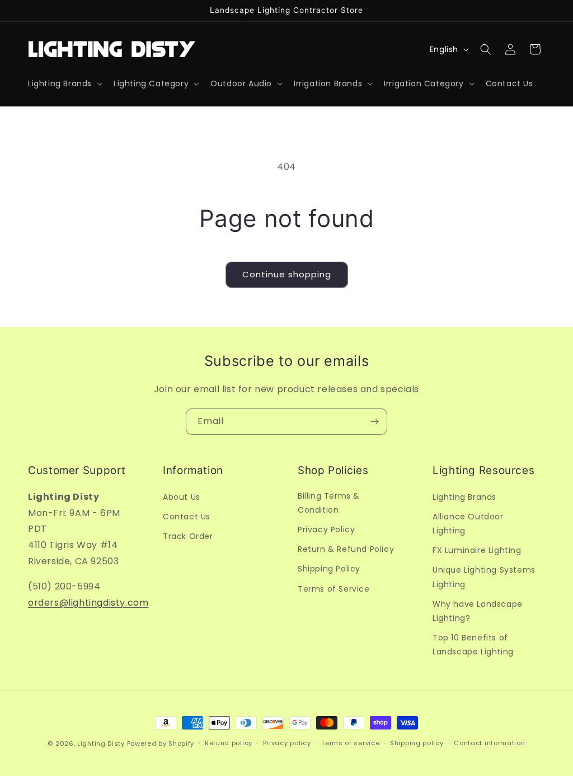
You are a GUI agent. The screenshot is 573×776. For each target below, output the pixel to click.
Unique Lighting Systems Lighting (484, 576)
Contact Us (186, 516)
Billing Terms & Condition (329, 502)
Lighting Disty (101, 743)
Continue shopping (286, 274)
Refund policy (228, 742)
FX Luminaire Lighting (477, 550)
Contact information (489, 742)
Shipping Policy (329, 568)
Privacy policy (287, 742)
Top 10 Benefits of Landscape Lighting (473, 644)
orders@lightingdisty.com (88, 602)
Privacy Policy (326, 529)
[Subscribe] (374, 421)
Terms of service (350, 742)
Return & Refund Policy (346, 549)
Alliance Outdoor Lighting (468, 523)
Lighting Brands (464, 497)
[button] (64, 83)
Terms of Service (334, 588)
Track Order (188, 536)
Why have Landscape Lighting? (478, 611)
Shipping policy (417, 742)
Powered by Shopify (161, 743)
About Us (181, 497)
